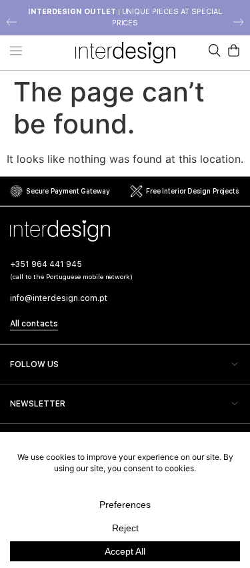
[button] (12, 22)
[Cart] (233, 50)
